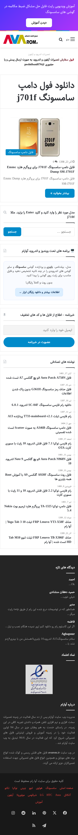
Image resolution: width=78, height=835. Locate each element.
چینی (23, 788)
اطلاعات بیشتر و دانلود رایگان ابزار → (39, 292)
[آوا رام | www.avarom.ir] (20, 39)
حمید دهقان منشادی (62, 592)
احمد (72, 579)
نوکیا (14, 788)
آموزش (39, 802)
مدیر (72, 604)
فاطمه (71, 621)
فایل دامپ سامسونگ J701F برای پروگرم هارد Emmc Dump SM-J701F (41, 169)
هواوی (39, 788)
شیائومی (32, 795)
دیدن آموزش (39, 22)
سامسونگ (51, 788)
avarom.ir (54, 752)
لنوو (31, 788)
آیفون (10, 795)
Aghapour (68, 634)
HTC (49, 795)
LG (42, 795)
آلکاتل (67, 795)
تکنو (7, 788)
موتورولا (20, 795)
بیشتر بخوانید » (59, 193)
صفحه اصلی (66, 788)
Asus (58, 795)
